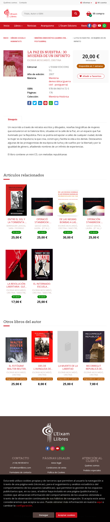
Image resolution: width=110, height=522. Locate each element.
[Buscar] (76, 13)
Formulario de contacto (20, 472)
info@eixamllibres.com (20, 467)
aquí (99, 502)
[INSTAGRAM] (94, 26)
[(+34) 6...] (104, 26)
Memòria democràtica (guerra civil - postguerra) (51, 40)
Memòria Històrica (59, 96)
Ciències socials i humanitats (18, 40)
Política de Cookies (56, 472)
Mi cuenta (102, 2)
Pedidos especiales (92, 470)
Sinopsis (12, 119)
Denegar (43, 515)
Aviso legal (56, 462)
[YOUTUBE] (99, 26)
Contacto (23, 2)
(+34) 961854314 (20, 462)
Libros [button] (17, 25)
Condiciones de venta (56, 467)
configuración (24, 505)
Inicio (5, 38)
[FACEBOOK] (89, 26)
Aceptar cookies (66, 515)
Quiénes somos (10, 2)
